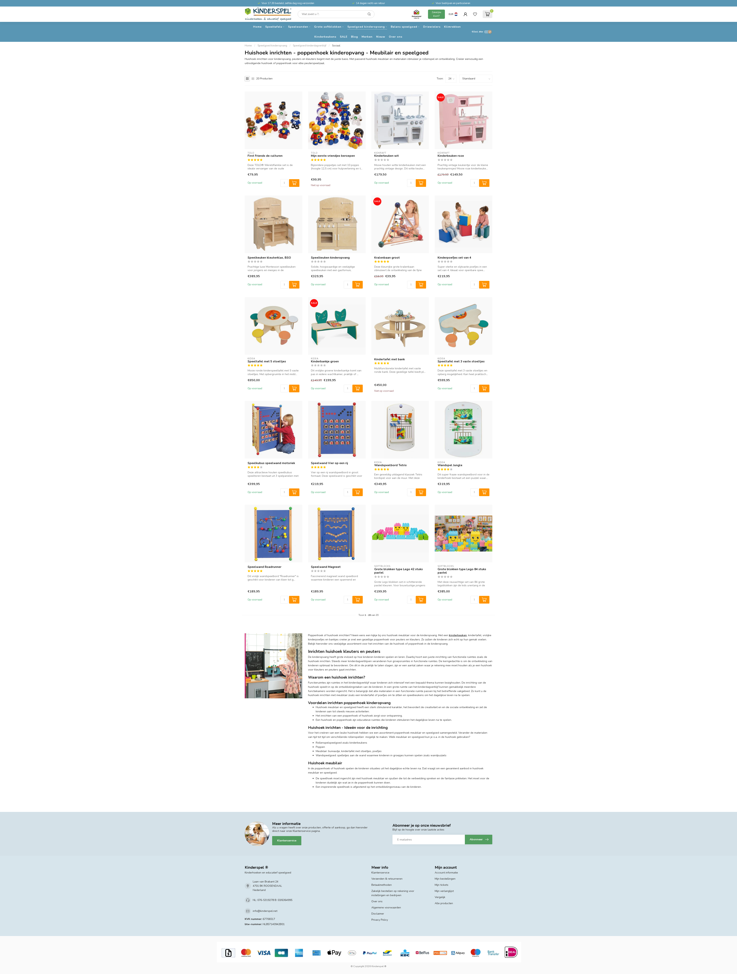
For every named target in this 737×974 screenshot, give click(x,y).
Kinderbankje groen (325, 361)
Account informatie (446, 872)
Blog (354, 37)
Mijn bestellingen (445, 879)
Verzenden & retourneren (386, 879)
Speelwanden (298, 27)
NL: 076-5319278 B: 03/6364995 (272, 900)
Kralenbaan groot (387, 257)
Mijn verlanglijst (444, 891)
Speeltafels (273, 27)
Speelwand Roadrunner (264, 567)
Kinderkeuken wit (386, 156)
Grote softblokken (327, 27)
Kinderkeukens (325, 37)
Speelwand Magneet (326, 567)
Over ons (395, 37)
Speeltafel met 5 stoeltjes (267, 361)
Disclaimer (377, 913)
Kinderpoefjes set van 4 (454, 257)
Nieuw (380, 37)
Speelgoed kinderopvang (366, 27)
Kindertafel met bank (389, 359)
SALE (343, 37)
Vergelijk (440, 897)
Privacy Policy (379, 920)
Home (257, 27)
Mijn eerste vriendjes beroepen (333, 156)
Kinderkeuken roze (451, 156)
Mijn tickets (441, 885)
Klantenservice (286, 840)
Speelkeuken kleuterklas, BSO (269, 257)
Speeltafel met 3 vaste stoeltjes (461, 361)
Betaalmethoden (381, 885)
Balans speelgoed (404, 27)
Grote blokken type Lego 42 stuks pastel (398, 571)
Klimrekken (452, 27)
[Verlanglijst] (475, 14)
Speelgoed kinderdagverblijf (309, 45)
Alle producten (444, 903)
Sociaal (336, 45)
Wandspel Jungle (450, 465)
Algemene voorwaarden (386, 907)
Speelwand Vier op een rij (329, 463)
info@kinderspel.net (265, 911)
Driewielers (431, 27)
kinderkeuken (458, 635)
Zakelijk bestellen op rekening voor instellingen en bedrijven (392, 893)
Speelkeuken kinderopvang (330, 257)
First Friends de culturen (265, 156)
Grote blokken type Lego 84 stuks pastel (462, 571)
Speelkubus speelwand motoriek (271, 463)
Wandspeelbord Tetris (390, 465)
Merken (367, 37)
